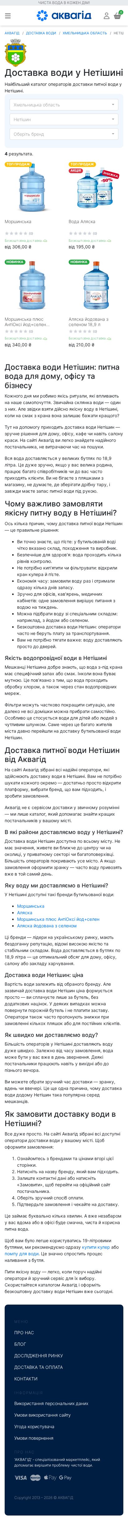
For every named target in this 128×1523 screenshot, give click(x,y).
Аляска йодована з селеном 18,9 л (88, 321)
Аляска (24, 912)
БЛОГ (20, 1344)
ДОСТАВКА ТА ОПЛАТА (38, 1367)
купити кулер (96, 1247)
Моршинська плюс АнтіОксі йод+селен (58, 919)
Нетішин (22, 119)
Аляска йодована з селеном (47, 925)
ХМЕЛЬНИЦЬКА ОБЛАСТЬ (85, 33)
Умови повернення (33, 1438)
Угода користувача (34, 1426)
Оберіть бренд (29, 134)
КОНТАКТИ (26, 1378)
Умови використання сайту (42, 1415)
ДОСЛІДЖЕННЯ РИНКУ (38, 1355)
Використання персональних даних (51, 1403)
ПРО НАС (24, 1332)
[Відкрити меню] (8, 15)
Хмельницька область (37, 104)
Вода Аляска (82, 221)
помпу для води (22, 1253)
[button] (107, 15)
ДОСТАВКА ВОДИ (41, 33)
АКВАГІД (12, 33)
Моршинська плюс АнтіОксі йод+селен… (27, 321)
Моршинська (18, 221)
